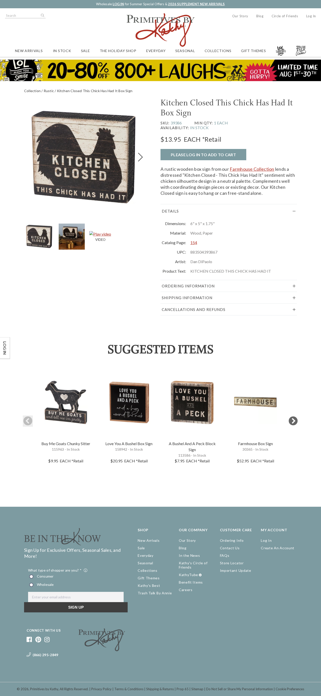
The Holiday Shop (118, 51)
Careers (186, 590)
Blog (260, 16)
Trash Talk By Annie (155, 593)
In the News (189, 555)
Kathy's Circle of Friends (193, 565)
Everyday (156, 51)
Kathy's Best (149, 585)
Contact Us (230, 548)
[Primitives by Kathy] (101, 649)
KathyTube (188, 575)
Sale (85, 51)
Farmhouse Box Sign (255, 443)
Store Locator (232, 563)
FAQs (224, 555)
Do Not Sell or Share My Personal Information (239, 689)
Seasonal (185, 51)
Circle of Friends (285, 16)
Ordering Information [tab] (188, 286)
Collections (218, 51)
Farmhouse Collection (252, 169)
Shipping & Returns (160, 689)
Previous (28, 421)
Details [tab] (170, 211)
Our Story (240, 16)
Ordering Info (232, 540)
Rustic (49, 91)
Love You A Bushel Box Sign (128, 443)
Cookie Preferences (290, 689)
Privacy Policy (101, 689)
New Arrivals (29, 51)
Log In (311, 16)
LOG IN (118, 4)
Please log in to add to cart (203, 154)
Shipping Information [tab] (187, 297)
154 (193, 242)
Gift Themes (253, 51)
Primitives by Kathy (44, 689)
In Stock (62, 51)
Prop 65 (183, 689)
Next (293, 421)
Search (42, 15)
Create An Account (277, 548)
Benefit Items (191, 582)
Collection (32, 91)
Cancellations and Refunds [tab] (193, 309)
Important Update (235, 570)
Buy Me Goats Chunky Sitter (65, 443)
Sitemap (197, 689)
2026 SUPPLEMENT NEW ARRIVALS (196, 4)
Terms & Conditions (128, 689)
